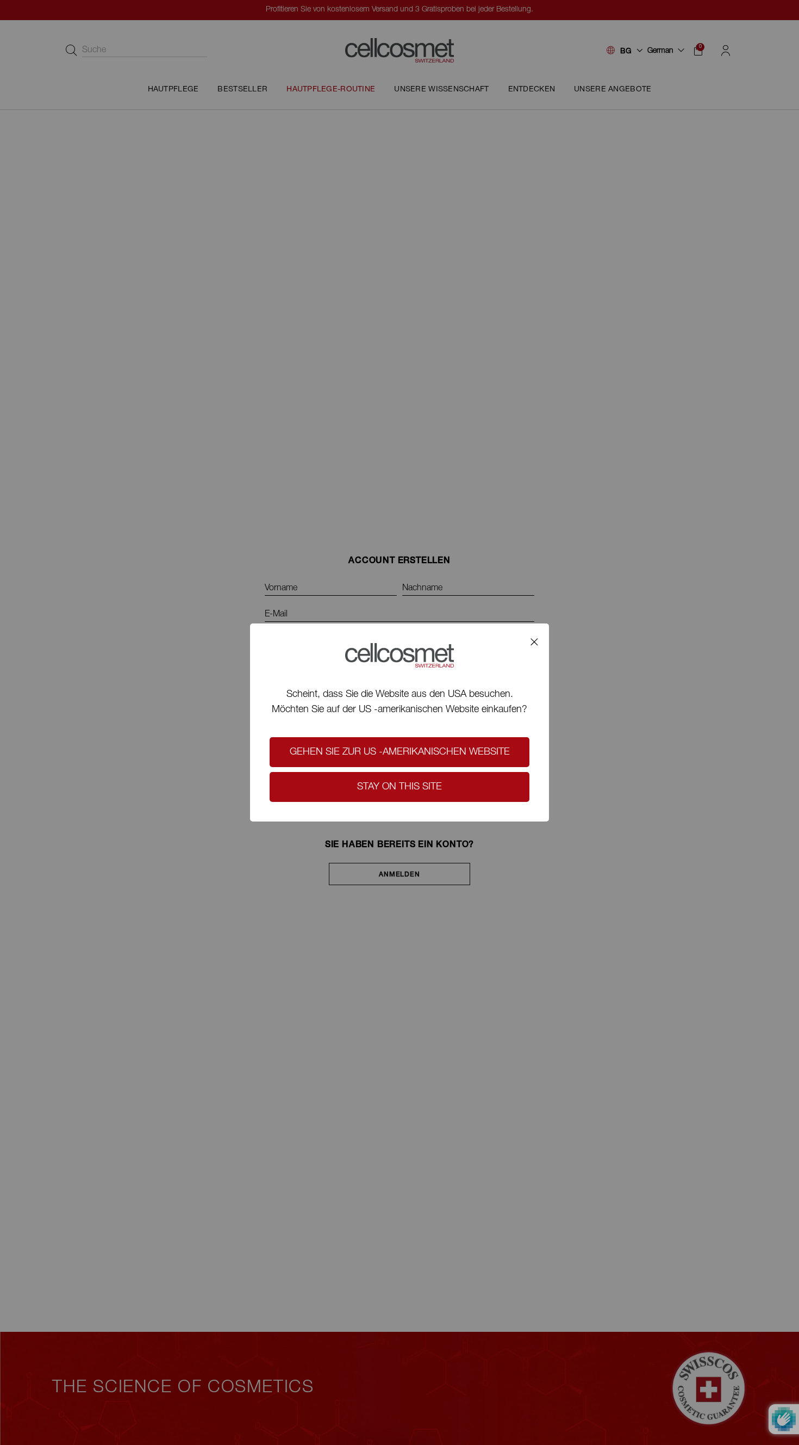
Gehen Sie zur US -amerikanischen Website (400, 752)
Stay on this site (399, 787)
